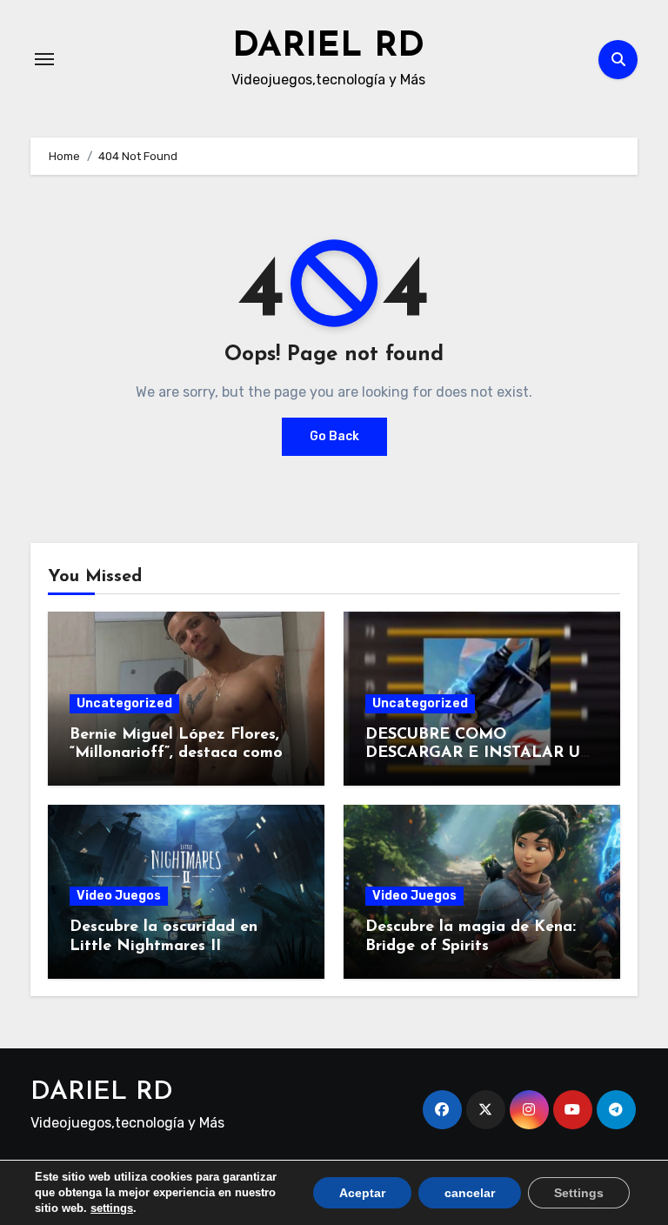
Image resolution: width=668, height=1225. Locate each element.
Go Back (334, 436)
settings (111, 1208)
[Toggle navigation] (44, 59)
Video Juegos (119, 895)
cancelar (469, 1193)
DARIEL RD (328, 47)
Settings (579, 1193)
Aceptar (362, 1193)
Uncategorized (124, 703)
